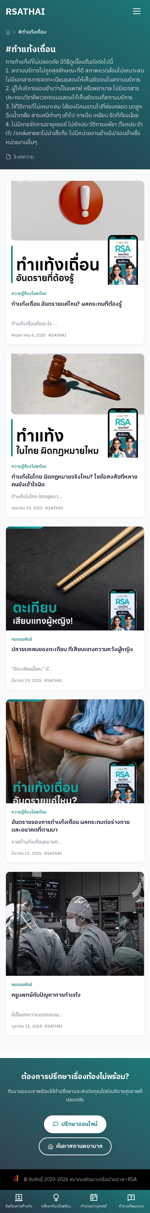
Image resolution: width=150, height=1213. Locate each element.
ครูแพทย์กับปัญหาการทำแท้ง (46, 995)
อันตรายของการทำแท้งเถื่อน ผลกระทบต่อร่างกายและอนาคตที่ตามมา (71, 826)
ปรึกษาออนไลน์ (79, 1124)
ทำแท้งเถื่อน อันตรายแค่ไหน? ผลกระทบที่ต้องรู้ (67, 304)
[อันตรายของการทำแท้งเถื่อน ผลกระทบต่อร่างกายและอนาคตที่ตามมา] (75, 751)
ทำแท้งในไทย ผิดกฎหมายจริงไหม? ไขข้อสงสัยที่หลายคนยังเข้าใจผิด (74, 480)
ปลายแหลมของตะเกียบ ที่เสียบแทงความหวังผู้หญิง (72, 649)
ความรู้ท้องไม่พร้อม (29, 293)
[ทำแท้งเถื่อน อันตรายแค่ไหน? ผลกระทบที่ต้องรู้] (75, 233)
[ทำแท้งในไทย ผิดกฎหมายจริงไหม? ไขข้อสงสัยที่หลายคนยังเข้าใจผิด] (75, 406)
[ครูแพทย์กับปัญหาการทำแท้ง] (75, 924)
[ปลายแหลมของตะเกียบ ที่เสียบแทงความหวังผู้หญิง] (75, 578)
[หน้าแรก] (8, 32)
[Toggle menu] (136, 11)
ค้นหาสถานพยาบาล (79, 1146)
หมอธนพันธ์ (22, 639)
